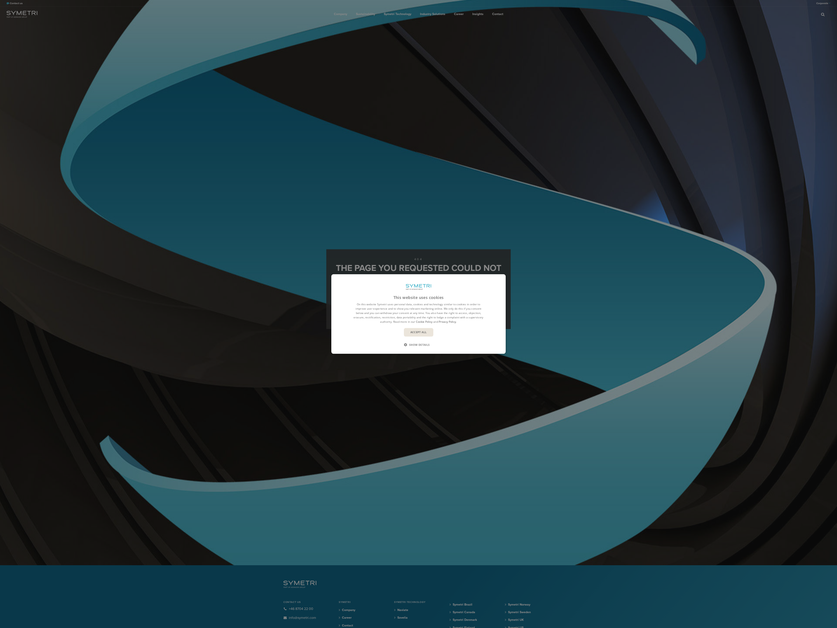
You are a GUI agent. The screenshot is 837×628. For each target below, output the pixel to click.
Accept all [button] (418, 332)
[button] (418, 344)
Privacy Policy (447, 321)
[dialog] (418, 314)
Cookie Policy (424, 321)
